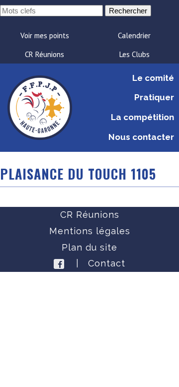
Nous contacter (141, 137)
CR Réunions (44, 54)
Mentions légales (89, 231)
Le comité (153, 78)
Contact (106, 263)
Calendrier (134, 35)
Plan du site (89, 247)
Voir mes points (44, 35)
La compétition (142, 117)
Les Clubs (134, 54)
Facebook (59, 264)
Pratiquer (154, 97)
